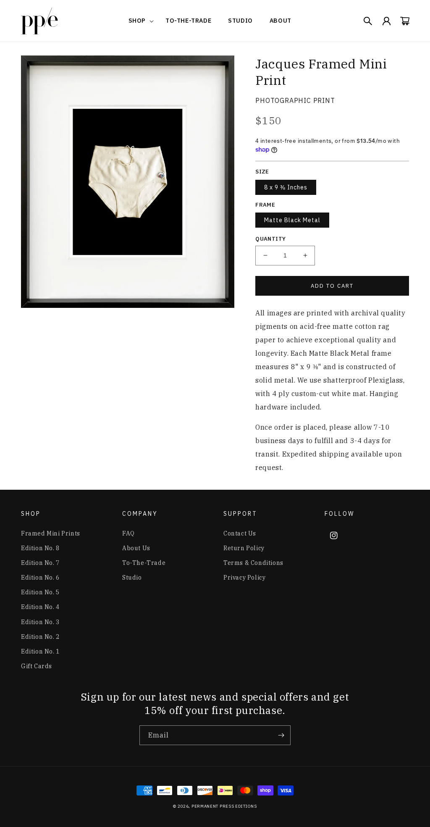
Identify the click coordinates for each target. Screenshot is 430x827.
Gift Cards (36, 666)
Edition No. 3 (40, 622)
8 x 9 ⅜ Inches (285, 187)
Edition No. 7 (40, 563)
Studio (132, 577)
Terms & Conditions (253, 563)
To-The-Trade (143, 563)
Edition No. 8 (40, 548)
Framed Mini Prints (50, 533)
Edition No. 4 (40, 607)
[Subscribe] (281, 735)
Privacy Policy (244, 577)
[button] (138, 20)
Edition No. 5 (40, 592)
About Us (136, 548)
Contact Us (239, 533)
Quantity (270, 238)
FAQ (128, 533)
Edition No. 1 (40, 651)
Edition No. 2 (40, 637)
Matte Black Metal (292, 220)
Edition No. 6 (40, 577)
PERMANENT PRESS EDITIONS (224, 806)
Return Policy (244, 548)
